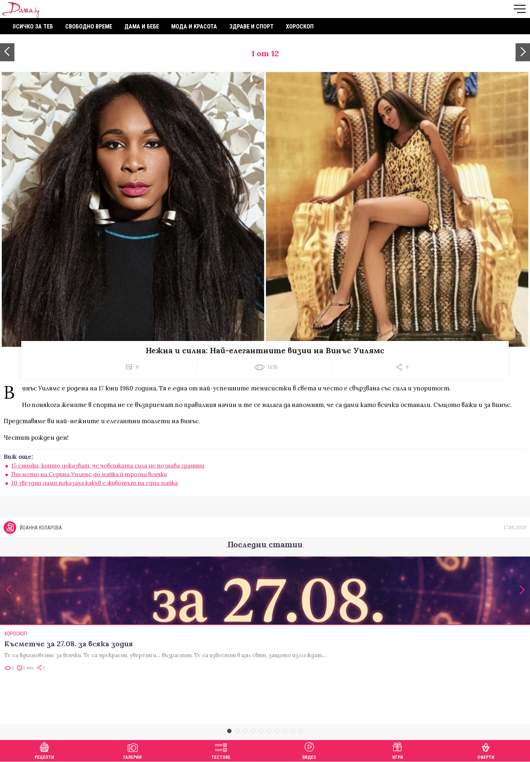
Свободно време (88, 26)
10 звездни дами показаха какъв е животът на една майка (94, 482)
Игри (397, 757)
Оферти (485, 757)
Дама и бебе (141, 26)
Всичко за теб (33, 26)
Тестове (220, 757)
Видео (309, 757)
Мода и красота (194, 26)
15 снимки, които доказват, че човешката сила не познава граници (107, 465)
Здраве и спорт (251, 26)
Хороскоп (300, 26)
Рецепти (44, 757)
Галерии (132, 757)
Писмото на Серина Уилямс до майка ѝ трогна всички (89, 474)
